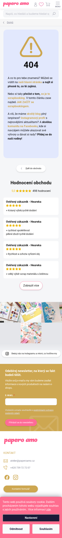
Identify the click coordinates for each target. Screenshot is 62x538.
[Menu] (57, 4)
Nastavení (31, 517)
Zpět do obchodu (33, 168)
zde (48, 509)
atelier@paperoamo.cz (22, 460)
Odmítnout (16, 529)
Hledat (54, 14)
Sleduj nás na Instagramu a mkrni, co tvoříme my (34, 353)
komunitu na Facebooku (23, 126)
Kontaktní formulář (21, 489)
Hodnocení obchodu (31, 182)
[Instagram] (15, 477)
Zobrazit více (31, 285)
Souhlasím (46, 529)
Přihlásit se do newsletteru (21, 422)
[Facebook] (6, 477)
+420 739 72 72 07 (20, 467)
